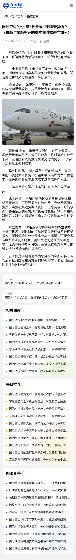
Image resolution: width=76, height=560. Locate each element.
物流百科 (33, 16)
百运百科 (17, 16)
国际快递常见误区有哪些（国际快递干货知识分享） (41, 534)
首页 (5, 16)
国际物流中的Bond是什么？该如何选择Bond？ (34, 283)
